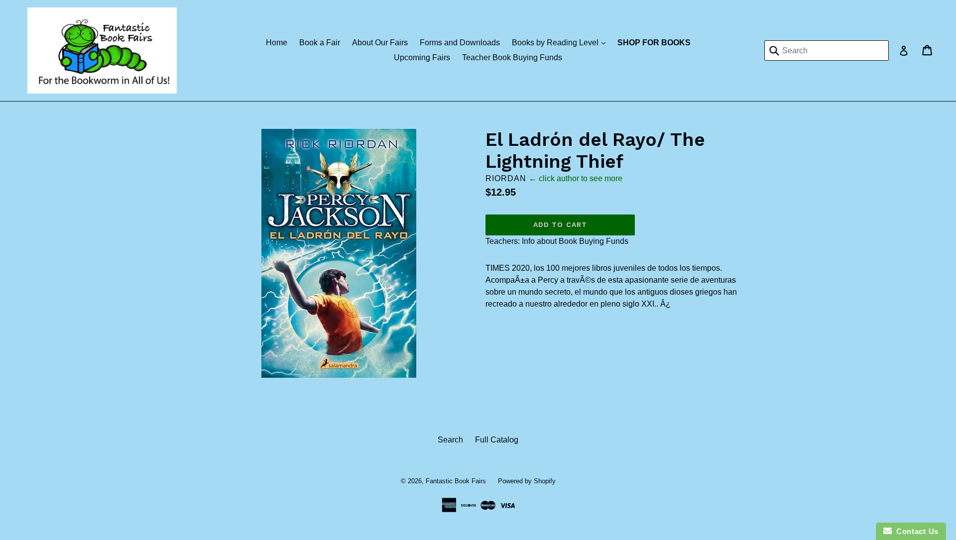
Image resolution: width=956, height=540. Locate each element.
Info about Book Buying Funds (575, 241)
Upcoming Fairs (422, 57)
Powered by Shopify (527, 481)
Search (450, 439)
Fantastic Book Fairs (456, 481)
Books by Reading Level (561, 42)
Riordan (505, 178)
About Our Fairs (380, 42)
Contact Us (915, 531)
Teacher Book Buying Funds (512, 57)
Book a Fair (319, 42)
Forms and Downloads (460, 42)
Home (276, 42)
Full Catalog (496, 439)
